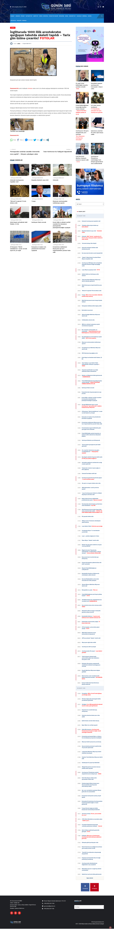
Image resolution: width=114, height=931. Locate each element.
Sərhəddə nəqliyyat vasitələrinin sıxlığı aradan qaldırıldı (92, 463)
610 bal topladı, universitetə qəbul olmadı (90, 627)
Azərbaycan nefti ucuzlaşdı (89, 646)
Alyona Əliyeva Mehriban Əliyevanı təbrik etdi (91, 585)
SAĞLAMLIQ (13, 20)
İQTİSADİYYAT (29, 16)
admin (18, 43)
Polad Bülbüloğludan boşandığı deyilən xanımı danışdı (82, 110)
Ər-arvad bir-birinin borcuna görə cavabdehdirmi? (90, 451)
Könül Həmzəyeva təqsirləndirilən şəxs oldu (92, 285)
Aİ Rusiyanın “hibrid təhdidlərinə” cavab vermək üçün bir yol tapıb (18, 248)
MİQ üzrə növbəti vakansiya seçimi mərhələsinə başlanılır (91, 325)
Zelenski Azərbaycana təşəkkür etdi (91, 221)
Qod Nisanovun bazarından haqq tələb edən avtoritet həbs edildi (92, 511)
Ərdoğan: (92, 705)
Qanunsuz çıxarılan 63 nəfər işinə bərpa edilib (97, 132)
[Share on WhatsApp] (13, 140)
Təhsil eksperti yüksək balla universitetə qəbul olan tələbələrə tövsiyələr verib (90, 658)
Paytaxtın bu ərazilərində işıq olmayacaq (89, 710)
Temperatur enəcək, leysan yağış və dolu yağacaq (91, 468)
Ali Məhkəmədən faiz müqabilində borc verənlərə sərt (92, 600)
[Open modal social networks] (47, 140)
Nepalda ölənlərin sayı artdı (39, 180)
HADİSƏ (89, 16)
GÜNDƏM (18, 16)
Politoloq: (91, 837)
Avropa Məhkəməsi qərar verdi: (92, 406)
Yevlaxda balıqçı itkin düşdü (89, 243)
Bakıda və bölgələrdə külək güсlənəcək (92, 376)
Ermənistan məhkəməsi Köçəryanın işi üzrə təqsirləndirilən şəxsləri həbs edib (92, 423)
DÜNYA (40, 16)
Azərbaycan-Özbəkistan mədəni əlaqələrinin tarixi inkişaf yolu (91, 773)
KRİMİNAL (84, 16)
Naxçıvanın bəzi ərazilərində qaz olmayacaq (90, 557)
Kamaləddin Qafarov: (91, 617)
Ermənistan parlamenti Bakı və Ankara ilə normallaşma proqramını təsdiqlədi (91, 737)
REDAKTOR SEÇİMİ (53, 16)
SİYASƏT (23, 16)
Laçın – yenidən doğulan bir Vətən (90, 536)
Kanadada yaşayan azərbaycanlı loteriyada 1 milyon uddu (97, 86)
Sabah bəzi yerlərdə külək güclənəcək (91, 874)
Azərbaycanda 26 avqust (92, 651)
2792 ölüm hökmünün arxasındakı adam (92, 819)
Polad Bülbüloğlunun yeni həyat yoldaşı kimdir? (92, 595)
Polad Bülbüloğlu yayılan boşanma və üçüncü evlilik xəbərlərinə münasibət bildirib (91, 435)
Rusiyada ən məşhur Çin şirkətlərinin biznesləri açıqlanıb (38, 248)
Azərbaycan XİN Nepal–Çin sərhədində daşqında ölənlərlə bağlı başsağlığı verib (92, 264)
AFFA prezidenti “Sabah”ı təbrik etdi (91, 638)
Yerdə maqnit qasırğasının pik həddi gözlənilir (91, 445)
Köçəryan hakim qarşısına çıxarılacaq (91, 741)
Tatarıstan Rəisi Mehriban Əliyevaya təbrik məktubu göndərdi (91, 280)
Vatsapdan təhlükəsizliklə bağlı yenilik (92, 305)
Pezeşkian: (92, 694)
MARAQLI (24, 20)
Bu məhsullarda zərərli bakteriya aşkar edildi (92, 337)
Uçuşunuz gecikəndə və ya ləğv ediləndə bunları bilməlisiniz (90, 370)
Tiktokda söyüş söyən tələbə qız (90, 226)
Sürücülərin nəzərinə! (87, 310)
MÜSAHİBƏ (61, 16)
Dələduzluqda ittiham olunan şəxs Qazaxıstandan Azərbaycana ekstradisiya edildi (90, 785)
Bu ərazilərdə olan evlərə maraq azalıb (92, 606)
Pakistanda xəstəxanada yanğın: (91, 622)
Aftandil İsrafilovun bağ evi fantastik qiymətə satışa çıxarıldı (91, 611)
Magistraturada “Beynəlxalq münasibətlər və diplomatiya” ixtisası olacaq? (91, 551)
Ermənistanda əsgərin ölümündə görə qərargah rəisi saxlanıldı (91, 428)
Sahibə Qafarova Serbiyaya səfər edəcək (90, 274)
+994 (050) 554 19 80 (49, 903)
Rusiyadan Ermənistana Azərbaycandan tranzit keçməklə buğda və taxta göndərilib (92, 803)
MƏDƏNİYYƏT (72, 16)
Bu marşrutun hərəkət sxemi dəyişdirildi (92, 253)
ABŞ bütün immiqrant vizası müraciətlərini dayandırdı (89, 633)
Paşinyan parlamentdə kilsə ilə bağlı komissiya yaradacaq (91, 858)
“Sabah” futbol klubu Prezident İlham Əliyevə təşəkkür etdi (91, 258)
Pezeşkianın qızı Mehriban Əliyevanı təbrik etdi (91, 348)
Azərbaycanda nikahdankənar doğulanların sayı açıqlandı (89, 864)
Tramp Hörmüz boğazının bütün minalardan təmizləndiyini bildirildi (91, 809)
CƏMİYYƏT (35, 16)
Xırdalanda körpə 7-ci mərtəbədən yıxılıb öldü (91, 531)
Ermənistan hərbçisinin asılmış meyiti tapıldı (91, 796)
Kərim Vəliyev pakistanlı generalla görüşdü (90, 830)
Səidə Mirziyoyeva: (91, 731)
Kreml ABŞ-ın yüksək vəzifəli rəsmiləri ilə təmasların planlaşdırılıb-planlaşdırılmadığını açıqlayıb (91, 399)
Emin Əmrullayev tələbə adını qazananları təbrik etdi (89, 778)
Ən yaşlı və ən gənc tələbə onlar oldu (91, 483)
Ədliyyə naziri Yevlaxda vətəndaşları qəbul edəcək (91, 521)
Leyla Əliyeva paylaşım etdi (91, 269)
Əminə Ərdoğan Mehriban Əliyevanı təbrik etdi (91, 315)
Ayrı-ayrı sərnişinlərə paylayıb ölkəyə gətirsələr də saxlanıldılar (91, 791)
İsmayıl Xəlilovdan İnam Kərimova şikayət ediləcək (90, 683)
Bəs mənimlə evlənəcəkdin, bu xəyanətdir (91, 331)
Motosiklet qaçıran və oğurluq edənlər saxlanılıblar (91, 869)
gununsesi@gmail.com (49, 906)
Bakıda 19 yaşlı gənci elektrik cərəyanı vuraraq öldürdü (92, 545)
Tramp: (33, 201)
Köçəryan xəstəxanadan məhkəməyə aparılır (91, 343)
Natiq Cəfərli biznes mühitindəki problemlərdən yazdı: (92, 499)
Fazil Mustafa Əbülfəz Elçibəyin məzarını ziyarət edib (82, 159)
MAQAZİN (19, 20)
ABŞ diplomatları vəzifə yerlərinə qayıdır (90, 488)
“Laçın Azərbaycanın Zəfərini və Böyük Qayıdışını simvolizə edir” (92, 493)
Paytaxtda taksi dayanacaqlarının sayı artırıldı (91, 392)
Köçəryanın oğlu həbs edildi (89, 642)
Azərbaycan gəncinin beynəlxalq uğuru (92, 478)
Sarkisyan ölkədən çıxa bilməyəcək (91, 440)
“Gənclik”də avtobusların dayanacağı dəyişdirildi (91, 853)
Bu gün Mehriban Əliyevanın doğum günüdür (91, 671)
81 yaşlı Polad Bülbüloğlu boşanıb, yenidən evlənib (82, 86)
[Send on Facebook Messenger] (29, 140)
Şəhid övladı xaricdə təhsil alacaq (90, 720)
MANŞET (13, 16)
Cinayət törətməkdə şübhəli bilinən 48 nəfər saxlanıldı (91, 563)
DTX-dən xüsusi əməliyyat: (96, 109)
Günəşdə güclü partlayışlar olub (90, 842)
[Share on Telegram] (43, 140)
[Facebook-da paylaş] (20, 140)
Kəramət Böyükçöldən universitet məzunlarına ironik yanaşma (90, 579)
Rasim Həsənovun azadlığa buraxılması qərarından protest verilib (92, 847)
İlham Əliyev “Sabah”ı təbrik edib (90, 540)
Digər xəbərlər (90, 878)
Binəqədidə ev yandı (90, 590)
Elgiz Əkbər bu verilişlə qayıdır (90, 725)
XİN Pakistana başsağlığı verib (90, 353)
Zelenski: (55, 180)
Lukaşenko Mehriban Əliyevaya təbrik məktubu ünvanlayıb (91, 752)
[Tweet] (36, 140)
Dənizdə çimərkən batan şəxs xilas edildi (91, 716)
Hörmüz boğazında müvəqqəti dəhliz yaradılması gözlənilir (91, 699)
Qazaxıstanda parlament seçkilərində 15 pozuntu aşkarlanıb (91, 746)
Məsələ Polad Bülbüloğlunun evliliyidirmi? (89, 568)
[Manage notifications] (110, 927)
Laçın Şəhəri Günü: (92, 526)
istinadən (30, 88)
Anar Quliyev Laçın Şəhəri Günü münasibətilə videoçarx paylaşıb (91, 364)
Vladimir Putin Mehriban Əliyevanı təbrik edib (92, 757)
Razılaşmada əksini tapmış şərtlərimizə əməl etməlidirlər (92, 504)
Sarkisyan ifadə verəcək (38, 222)
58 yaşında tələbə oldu (87, 516)
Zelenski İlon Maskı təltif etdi (89, 473)
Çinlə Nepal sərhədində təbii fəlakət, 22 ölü (92, 358)
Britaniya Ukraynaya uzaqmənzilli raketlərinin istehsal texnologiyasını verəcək (91, 665)
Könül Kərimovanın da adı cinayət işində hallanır (92, 301)
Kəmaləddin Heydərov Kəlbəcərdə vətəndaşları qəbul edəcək (90, 574)
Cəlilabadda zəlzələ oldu (88, 320)
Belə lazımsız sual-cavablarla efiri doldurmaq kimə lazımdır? (92, 677)
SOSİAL (66, 16)
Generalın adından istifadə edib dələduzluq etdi (90, 248)
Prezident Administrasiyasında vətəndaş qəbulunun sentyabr (92, 825)
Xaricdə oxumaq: (91, 814)
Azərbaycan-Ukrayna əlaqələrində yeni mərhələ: (82, 135)
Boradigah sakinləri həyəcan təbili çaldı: (92, 457)
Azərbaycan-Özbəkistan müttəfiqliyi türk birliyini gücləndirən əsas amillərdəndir (97, 160)
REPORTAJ (45, 16)
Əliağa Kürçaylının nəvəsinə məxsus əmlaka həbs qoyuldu (91, 767)
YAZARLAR (79, 16)
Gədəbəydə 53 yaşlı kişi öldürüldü (90, 762)
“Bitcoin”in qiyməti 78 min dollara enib (91, 290)
